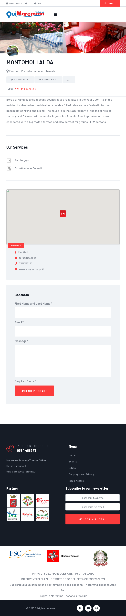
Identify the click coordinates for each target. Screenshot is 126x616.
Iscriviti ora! (95, 519)
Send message (35, 390)
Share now (21, 79)
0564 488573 (15, 3)
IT (29, 3)
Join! (111, 3)
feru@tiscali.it (27, 257)
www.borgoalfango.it (31, 268)
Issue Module (76, 480)
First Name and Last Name (33, 303)
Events (73, 461)
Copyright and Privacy (81, 474)
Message (21, 341)
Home (72, 455)
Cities (72, 467)
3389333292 (25, 263)
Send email (49, 79)
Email (19, 322)
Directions (16, 245)
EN (39, 3)
